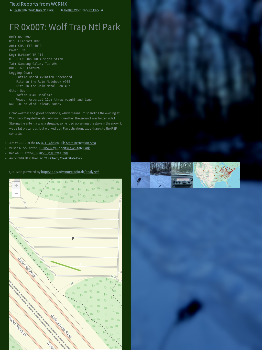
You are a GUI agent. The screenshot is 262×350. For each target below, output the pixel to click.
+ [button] (16, 185)
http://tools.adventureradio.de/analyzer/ (70, 172)
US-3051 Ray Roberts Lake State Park (64, 148)
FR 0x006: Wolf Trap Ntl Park (33, 10)
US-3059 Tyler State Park (51, 153)
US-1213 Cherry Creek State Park (59, 158)
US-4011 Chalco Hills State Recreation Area (66, 143)
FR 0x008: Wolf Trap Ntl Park (79, 10)
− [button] (16, 193)
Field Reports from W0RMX (38, 4)
